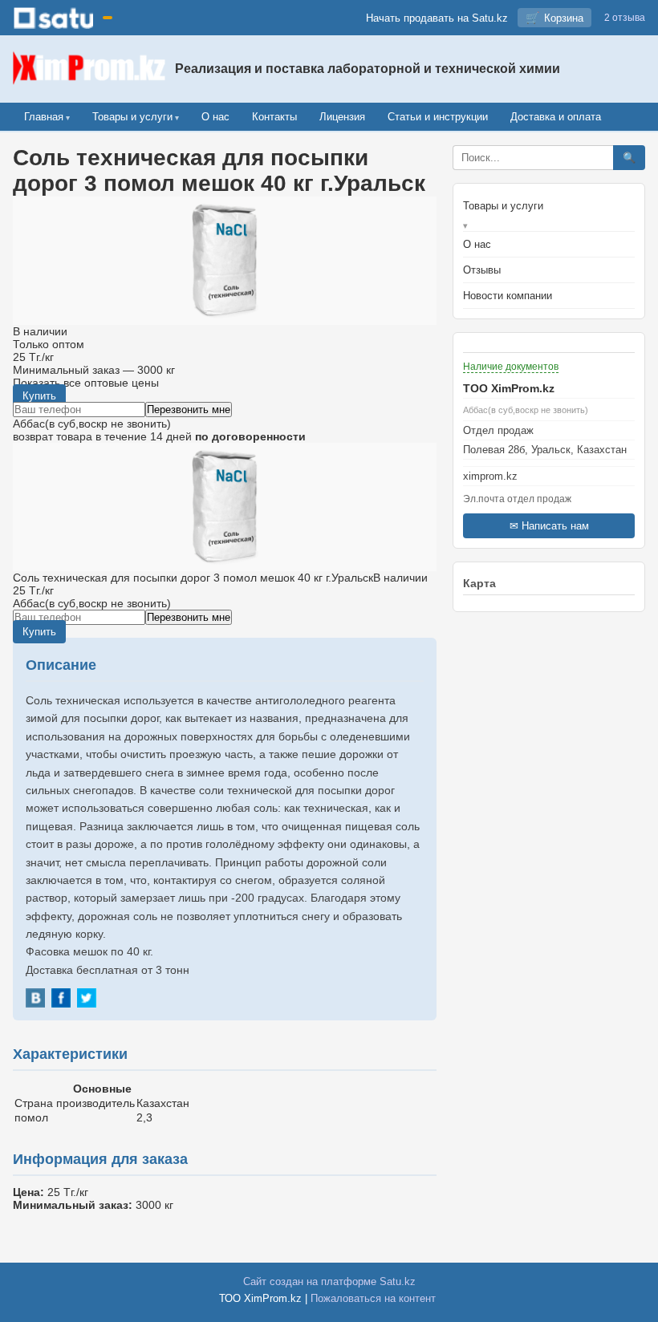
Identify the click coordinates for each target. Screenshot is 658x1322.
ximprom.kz (490, 476)
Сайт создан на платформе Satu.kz (329, 1281)
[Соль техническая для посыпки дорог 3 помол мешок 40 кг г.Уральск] (225, 507)
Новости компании (507, 296)
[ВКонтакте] (35, 998)
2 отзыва (624, 17)
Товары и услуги (132, 117)
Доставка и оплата (555, 117)
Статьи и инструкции (438, 117)
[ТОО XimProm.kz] (89, 69)
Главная (43, 117)
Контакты (274, 117)
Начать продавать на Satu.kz (437, 18)
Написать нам (555, 526)
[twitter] (86, 998)
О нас (215, 117)
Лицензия (342, 117)
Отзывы (482, 270)
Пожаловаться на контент (373, 1298)
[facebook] (61, 998)
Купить (39, 396)
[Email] (549, 463)
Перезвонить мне (188, 409)
